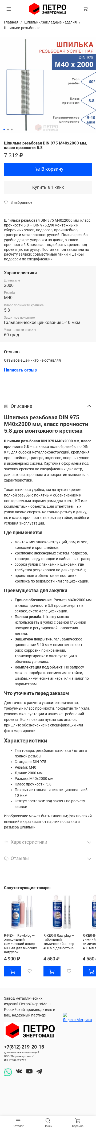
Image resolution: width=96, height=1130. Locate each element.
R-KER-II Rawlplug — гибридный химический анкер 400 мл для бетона (58, 941)
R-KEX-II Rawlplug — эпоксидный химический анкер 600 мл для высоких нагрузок (20, 943)
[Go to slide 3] (12, 129)
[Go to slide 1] (4, 129)
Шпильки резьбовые (22, 28)
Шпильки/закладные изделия (50, 22)
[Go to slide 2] (8, 129)
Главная (11, 22)
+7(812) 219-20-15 (24, 1047)
